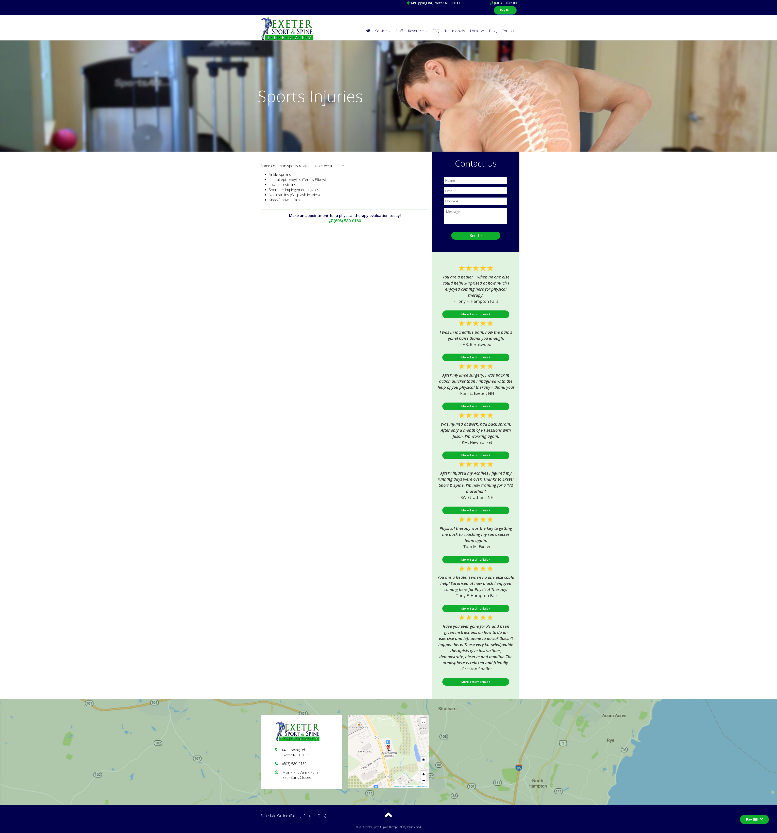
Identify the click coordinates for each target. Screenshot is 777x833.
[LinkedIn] (514, 818)
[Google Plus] (498, 818)
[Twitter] (482, 818)
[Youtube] (506, 818)
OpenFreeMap (407, 786)
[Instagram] (490, 818)
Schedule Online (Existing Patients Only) (293, 815)
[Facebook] (474, 818)
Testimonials (455, 30)
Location (477, 30)
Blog (493, 30)
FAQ (436, 30)
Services (381, 30)
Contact (508, 30)
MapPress (397, 786)
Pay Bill (505, 10)
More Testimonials (475, 314)
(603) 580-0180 (505, 3)
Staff (399, 30)
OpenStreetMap (422, 786)
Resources (417, 30)
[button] (388, 748)
